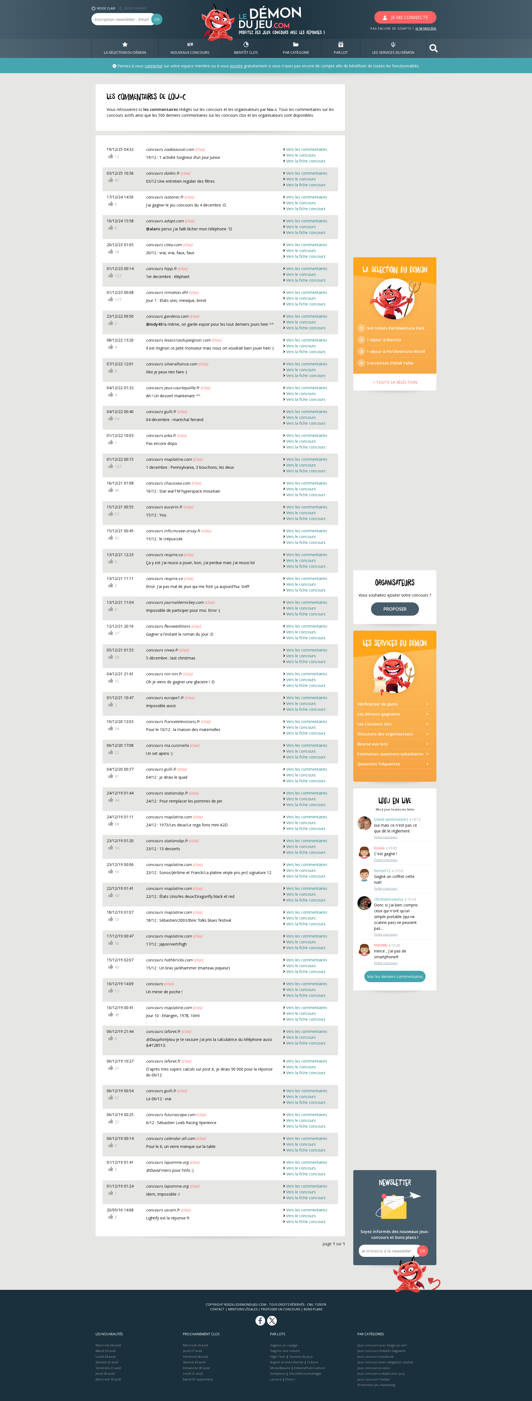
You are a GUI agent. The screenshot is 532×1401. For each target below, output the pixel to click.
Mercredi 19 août (108, 1379)
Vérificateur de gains (377, 704)
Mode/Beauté (280, 1368)
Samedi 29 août (194, 1362)
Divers (290, 1379)
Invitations (277, 1373)
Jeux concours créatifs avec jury (381, 1373)
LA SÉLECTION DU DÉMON (125, 52)
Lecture (276, 1379)
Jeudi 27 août (192, 1351)
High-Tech (277, 1356)
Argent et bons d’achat (286, 1362)
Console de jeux (301, 1356)
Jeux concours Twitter (373, 1379)
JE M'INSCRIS (425, 28)
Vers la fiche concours (306, 161)
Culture (312, 1362)
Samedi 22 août (107, 1362)
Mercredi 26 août (108, 1345)
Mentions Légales (242, 1309)
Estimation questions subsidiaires (390, 753)
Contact (217, 1309)
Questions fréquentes (378, 763)
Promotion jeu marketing (376, 1385)
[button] (434, 48)
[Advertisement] (394, 167)
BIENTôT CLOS (246, 52)
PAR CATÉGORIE (296, 52)
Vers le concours (301, 155)
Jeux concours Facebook (375, 1356)
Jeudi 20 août (105, 1373)
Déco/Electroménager (305, 1373)
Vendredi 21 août (108, 1368)
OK (157, 19)
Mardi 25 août (106, 1351)
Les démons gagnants (378, 714)
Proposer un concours (280, 1309)
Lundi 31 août (193, 1373)
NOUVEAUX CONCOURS (190, 52)
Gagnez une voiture (285, 1351)
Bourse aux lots (372, 744)
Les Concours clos (374, 724)
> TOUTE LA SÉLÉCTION (395, 382)
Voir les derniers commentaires (395, 976)
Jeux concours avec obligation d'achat (385, 1362)
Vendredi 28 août (195, 1356)
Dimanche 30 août (196, 1368)
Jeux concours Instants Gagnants (381, 1351)
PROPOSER (394, 609)
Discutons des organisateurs (385, 734)
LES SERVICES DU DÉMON (393, 52)
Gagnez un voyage (284, 1345)
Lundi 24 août (106, 1356)
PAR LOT (341, 52)
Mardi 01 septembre (198, 1379)
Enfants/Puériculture (309, 1368)
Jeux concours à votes (373, 1368)
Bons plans (313, 1309)
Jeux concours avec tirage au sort (382, 1345)
